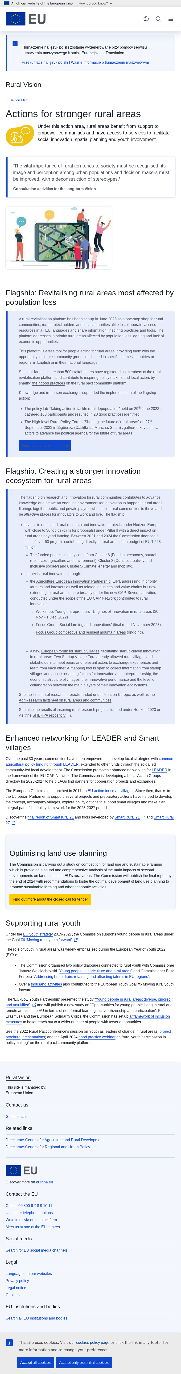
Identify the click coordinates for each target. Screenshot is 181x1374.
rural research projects (61, 695)
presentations (33, 1037)
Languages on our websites (29, 1274)
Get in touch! (16, 1117)
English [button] (146, 19)
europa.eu (44, 1182)
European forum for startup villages (70, 651)
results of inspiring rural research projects (75, 710)
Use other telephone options (29, 1213)
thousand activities (46, 984)
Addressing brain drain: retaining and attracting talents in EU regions (91, 977)
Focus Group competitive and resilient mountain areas (81, 632)
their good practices (48, 383)
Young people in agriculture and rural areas (95, 971)
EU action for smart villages (110, 791)
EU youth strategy (38, 934)
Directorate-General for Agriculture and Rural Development (54, 1140)
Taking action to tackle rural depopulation (84, 409)
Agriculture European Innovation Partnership (73, 581)
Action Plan (19, 100)
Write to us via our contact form (31, 1220)
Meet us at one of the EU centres (33, 1227)
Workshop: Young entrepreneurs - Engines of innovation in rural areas (94, 612)
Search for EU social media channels (37, 1250)
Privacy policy (17, 1281)
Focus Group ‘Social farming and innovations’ (74, 625)
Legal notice (16, 1288)
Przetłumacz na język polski (45, 62)
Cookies (13, 1295)
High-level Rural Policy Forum (57, 422)
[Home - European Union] (26, 18)
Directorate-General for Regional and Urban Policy (48, 1147)
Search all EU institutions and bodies (36, 1318)
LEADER (159, 770)
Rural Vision (18, 1077)
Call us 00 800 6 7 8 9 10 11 (29, 1206)
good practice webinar (96, 1037)
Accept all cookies (35, 1363)
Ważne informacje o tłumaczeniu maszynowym (110, 62)
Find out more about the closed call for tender (50, 899)
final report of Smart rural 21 (51, 817)
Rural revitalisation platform (45, 445)
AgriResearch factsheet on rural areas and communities (65, 700)
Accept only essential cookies (84, 1363)
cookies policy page (92, 1343)
